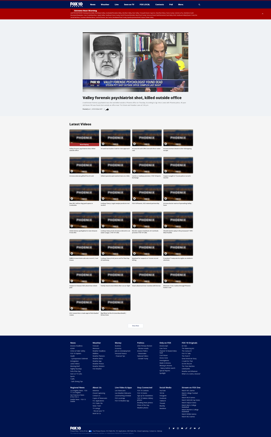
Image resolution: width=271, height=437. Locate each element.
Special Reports (165, 371)
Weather (97, 343)
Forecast (96, 346)
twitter (173, 428)
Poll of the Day (75, 371)
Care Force (163, 348)
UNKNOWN (186, 369)
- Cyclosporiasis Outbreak (79, 359)
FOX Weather (97, 369)
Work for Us (97, 413)
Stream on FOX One (191, 387)
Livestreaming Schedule (123, 396)
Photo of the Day (143, 405)
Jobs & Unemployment (122, 351)
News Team (97, 406)
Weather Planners (99, 356)
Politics (140, 343)
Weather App (97, 361)
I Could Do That (187, 361)
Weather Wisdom (98, 366)
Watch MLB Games (188, 398)
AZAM (72, 348)
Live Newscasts (120, 391)
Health (72, 356)
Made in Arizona (165, 363)
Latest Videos (75, 364)
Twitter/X (163, 401)
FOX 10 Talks (186, 353)
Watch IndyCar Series (189, 403)
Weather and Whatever (190, 371)
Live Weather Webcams (123, 393)
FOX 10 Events (142, 393)
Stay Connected (144, 387)
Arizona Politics (142, 351)
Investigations (164, 360)
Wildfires (95, 353)
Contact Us (96, 396)
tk (186, 428)
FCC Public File (98, 403)
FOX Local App (120, 398)
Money (118, 343)
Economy (118, 348)
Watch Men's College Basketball (189, 406)
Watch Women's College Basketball (190, 411)
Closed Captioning (99, 393)
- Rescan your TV (98, 411)
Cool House (164, 355)
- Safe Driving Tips (76, 381)
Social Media (165, 387)
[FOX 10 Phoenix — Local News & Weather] (77, 4)
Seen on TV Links (76, 374)
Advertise (96, 391)
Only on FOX (165, 343)
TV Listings (96, 408)
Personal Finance (121, 353)
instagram (178, 428)
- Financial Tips (120, 356)
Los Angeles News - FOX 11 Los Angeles (78, 391)
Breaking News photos (145, 403)
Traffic (72, 379)
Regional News (77, 387)
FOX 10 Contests (143, 391)
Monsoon (96, 348)
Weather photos (142, 408)
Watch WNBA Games (189, 414)
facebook (169, 428)
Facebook (163, 398)
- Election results (143, 348)
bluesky (190, 428)
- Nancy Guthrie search (167, 368)
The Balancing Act (188, 348)
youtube (182, 428)
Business (118, 346)
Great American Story (189, 359)
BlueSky (162, 406)
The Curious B (186, 351)
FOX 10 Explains (75, 353)
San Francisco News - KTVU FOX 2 (77, 396)
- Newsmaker (141, 353)
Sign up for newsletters (145, 396)
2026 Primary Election (144, 346)
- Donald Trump (142, 359)
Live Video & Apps (123, 387)
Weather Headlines (99, 351)
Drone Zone (164, 358)
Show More (135, 326)
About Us (97, 387)
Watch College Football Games (190, 394)
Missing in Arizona (166, 366)
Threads (162, 403)
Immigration (74, 361)
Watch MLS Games (188, 417)
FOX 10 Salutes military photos (145, 399)
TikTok (162, 393)
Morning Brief (75, 366)
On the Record (187, 364)
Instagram (163, 396)
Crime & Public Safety (77, 351)
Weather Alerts (98, 359)
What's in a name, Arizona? (191, 374)
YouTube (163, 391)
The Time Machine (188, 366)
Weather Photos (98, 364)
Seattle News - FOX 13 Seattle (78, 400)
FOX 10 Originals (189, 343)
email (194, 428)
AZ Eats (184, 346)
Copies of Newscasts (100, 398)
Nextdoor (163, 408)
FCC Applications (98, 401)
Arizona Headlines (76, 346)
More (180, 4)
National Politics (142, 356)
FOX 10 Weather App (122, 401)
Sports (72, 376)
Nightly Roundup (76, 369)
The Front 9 (186, 356)
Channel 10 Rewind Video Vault (168, 352)
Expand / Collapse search (199, 4)
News (73, 343)
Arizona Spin (164, 346)
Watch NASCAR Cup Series (191, 400)
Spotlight (163, 373)
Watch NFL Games (188, 391)
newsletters (199, 428)
